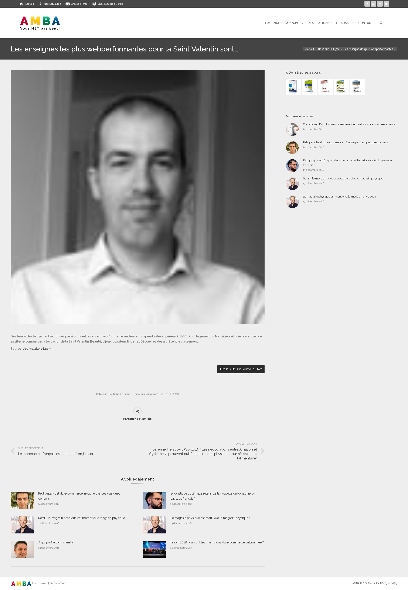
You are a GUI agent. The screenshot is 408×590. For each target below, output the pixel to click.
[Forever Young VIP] (342, 87)
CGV (62, 583)
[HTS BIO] (310, 87)
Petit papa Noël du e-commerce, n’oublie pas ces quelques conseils (79, 496)
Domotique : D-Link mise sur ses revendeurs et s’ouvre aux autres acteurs (349, 124)
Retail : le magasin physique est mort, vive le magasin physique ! (82, 518)
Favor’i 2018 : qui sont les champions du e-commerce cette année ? (217, 542)
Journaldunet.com (37, 348)
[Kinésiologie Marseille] (358, 87)
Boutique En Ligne (329, 49)
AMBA (53, 583)
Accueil (309, 49)
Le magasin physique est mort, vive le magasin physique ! (210, 518)
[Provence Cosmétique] (326, 87)
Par (145, 393)
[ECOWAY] (294, 87)
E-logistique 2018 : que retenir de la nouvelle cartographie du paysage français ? (212, 496)
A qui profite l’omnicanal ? (56, 542)
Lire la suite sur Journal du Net (241, 369)
